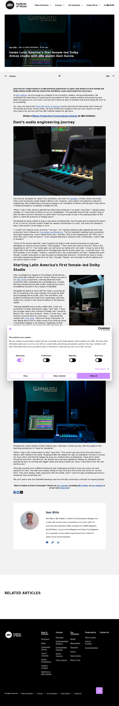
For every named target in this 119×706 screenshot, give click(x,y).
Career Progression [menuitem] (46, 660)
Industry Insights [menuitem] (44, 667)
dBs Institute (21, 95)
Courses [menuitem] (58, 5)
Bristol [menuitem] (73, 639)
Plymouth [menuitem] (74, 647)
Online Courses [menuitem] (59, 655)
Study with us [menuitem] (92, 5)
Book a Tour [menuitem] (75, 660)
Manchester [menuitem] (75, 643)
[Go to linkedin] (57, 542)
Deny (25, 376)
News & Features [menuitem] (42, 5)
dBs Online (83, 485)
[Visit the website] (52, 542)
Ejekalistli (73, 198)
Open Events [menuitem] (75, 656)
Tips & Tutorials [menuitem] (44, 654)
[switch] (46, 360)
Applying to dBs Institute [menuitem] (46, 673)
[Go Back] (59, 76)
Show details (100, 369)
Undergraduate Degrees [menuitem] (62, 642)
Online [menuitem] (73, 652)
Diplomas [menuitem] (59, 637)
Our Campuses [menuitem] (74, 5)
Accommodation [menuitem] (91, 648)
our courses (62, 485)
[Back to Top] (99, 690)
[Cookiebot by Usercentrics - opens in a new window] (100, 329)
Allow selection (59, 376)
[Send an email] (48, 542)
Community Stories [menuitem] (45, 648)
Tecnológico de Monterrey (51, 232)
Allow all (93, 376)
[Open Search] (113, 5)
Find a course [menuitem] (61, 660)
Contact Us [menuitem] (104, 632)
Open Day (64, 488)
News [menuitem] (43, 643)
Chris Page (29, 318)
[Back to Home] (16, 5)
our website (97, 485)
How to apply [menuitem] (90, 637)
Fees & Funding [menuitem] (88, 642)
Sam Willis (13, 47)
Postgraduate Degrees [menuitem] (61, 648)
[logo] (13, 634)
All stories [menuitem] (45, 639)
